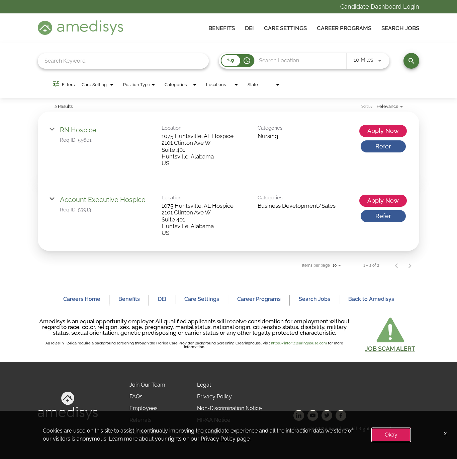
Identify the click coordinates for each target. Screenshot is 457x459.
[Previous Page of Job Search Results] (396, 265)
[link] (228, 146)
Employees (143, 408)
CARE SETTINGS (285, 28)
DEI (249, 28)
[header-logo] (80, 33)
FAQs (136, 396)
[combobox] (123, 61)
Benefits (221, 28)
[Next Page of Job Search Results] (410, 265)
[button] (390, 334)
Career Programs (344, 28)
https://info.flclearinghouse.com (299, 343)
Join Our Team (147, 385)
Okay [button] (391, 435)
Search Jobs (400, 28)
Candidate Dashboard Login (379, 6)
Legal (204, 385)
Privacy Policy (214, 396)
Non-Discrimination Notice (229, 408)
